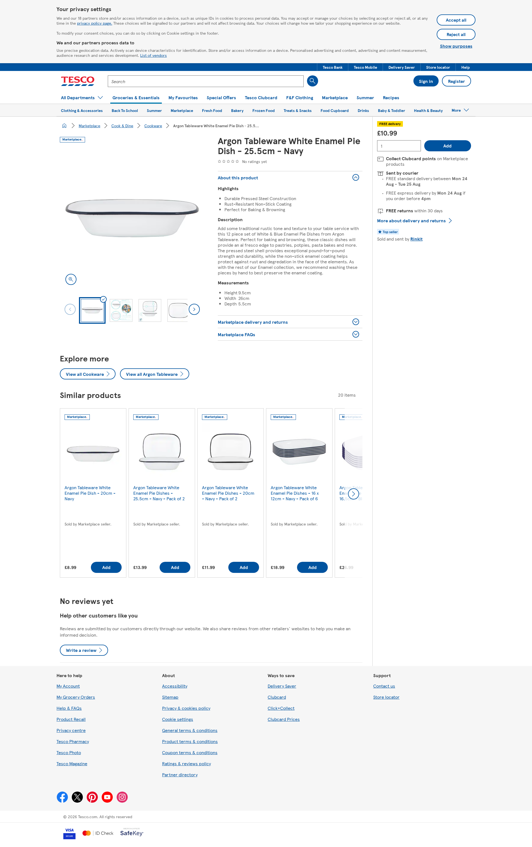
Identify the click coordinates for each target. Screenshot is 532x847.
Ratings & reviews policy (186, 763)
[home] (64, 125)
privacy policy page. (94, 23)
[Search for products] (312, 80)
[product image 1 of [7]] (132, 218)
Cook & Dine (122, 125)
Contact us (384, 686)
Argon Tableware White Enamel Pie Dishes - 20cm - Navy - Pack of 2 (228, 493)
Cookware (153, 125)
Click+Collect (281, 708)
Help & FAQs (69, 708)
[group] (93, 494)
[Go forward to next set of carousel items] (353, 493)
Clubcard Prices (284, 719)
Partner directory (180, 774)
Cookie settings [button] (177, 719)
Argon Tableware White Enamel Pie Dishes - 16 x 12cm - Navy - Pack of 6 (295, 493)
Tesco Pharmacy (73, 741)
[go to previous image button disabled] (70, 309)
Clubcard (277, 697)
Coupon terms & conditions (190, 752)
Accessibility (174, 686)
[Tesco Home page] (77, 81)
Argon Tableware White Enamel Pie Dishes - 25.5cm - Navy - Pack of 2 (159, 493)
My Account (68, 686)
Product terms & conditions (190, 741)
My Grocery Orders (76, 697)
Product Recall (71, 719)
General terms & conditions (190, 730)
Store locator (386, 697)
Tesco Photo (69, 752)
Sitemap (170, 697)
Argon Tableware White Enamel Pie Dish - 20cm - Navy (90, 493)
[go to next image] (194, 309)
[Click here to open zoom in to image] (70, 279)
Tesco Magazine (72, 763)
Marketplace (89, 125)
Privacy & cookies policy (186, 708)
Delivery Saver (282, 686)
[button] (332, 67)
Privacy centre (71, 730)
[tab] (92, 310)
